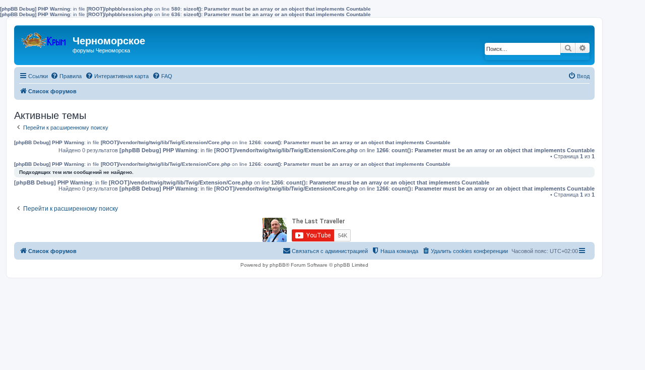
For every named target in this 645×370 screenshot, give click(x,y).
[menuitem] (66, 76)
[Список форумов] (45, 38)
